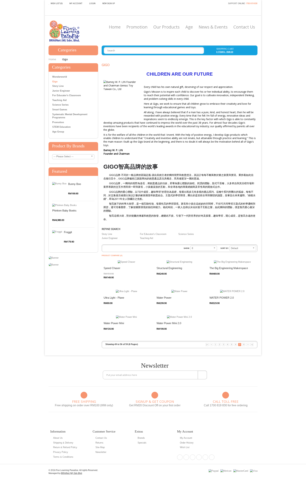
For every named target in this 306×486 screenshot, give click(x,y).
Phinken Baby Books (64, 210)
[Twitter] (192, 457)
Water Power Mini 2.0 (169, 323)
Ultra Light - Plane (114, 297)
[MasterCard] (240, 471)
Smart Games (59, 109)
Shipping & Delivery (63, 442)
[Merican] (225, 471)
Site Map (100, 447)
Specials (142, 442)
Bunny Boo (74, 183)
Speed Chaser (112, 268)
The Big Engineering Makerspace (228, 268)
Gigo (65, 59)
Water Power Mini (114, 323)
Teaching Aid (59, 100)
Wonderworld (59, 76)
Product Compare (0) (112, 255)
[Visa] (253, 471)
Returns (99, 442)
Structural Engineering (169, 268)
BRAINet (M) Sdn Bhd (71, 473)
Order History (187, 442)
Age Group (58, 131)
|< (207, 344)
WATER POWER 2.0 (221, 297)
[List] (105, 249)
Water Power (164, 297)
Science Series (60, 104)
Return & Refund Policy (65, 447)
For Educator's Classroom (66, 95)
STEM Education (61, 127)
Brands (141, 438)
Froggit (68, 232)
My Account (186, 438)
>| (252, 344)
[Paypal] (214, 471)
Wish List (184, 447)
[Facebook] (180, 457)
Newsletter (100, 452)
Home (52, 59)
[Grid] (110, 249)
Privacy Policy (60, 452)
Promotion (58, 122)
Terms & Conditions (63, 457)
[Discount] (54, 257)
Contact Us (101, 438)
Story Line (58, 86)
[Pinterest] (186, 457)
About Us (58, 438)
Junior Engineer (61, 90)
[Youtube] (211, 457)
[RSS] (205, 457)
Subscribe (202, 375)
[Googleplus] (199, 457)
